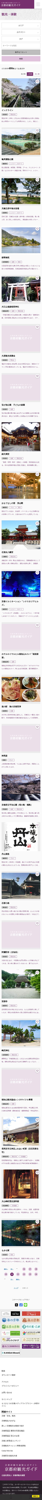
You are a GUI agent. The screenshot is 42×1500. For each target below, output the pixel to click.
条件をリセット (21, 52)
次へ (12, 1279)
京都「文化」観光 (8, 1416)
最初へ (6, 1269)
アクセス (5, 1382)
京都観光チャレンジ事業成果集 (14, 1446)
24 (36, 1274)
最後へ (18, 1279)
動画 (3, 1371)
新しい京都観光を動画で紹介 (13, 1426)
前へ (12, 1269)
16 (24, 1269)
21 (18, 1274)
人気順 (30, 74)
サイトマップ (7, 1399)
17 (30, 1269)
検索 (21, 59)
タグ (21, 39)
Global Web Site (7, 1451)
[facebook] (21, 1305)
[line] (25, 1305)
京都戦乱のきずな (8, 1421)
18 (36, 1269)
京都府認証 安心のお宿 (10, 1436)
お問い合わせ (7, 1392)
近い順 (37, 74)
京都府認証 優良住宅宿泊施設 (13, 1431)
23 (30, 1274)
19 (6, 1274)
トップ (16, 1288)
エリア (21, 25)
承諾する (35, 1496)
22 (24, 1274)
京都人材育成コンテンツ (11, 1441)
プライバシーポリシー (10, 1386)
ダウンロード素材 (8, 1375)
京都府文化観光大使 (9, 1456)
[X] (16, 1305)
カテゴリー (21, 32)
